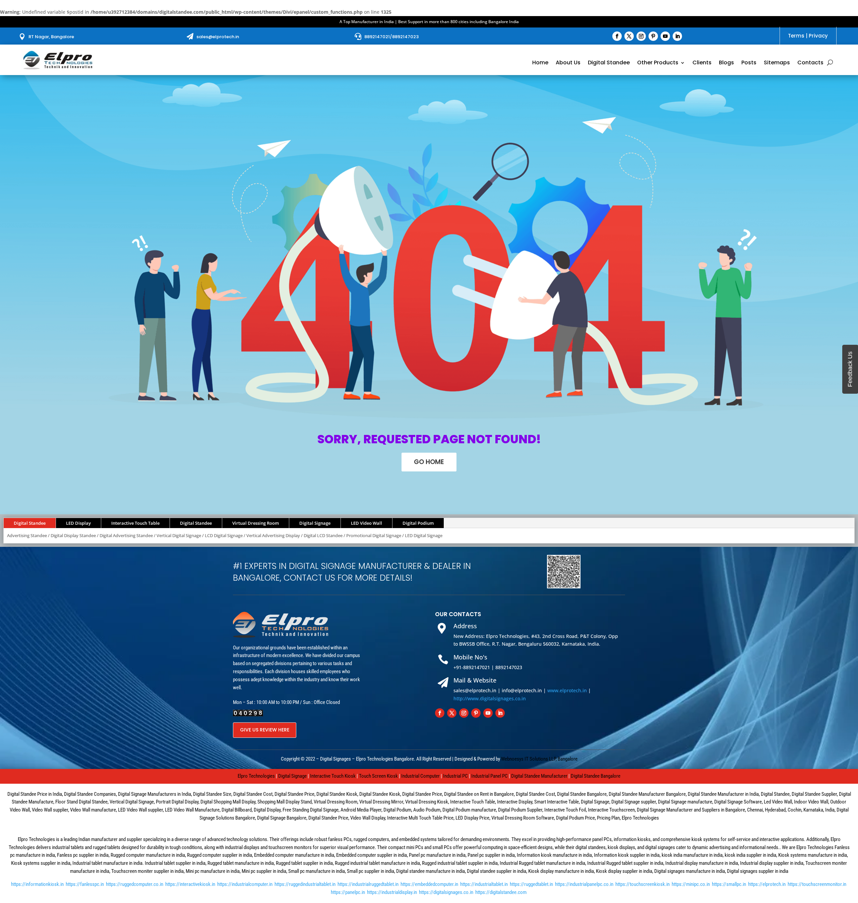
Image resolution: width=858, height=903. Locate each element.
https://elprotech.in (767, 884)
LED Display (78, 523)
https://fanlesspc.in (85, 884)
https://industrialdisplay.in (392, 892)
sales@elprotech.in (217, 37)
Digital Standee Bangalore (595, 776)
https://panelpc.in (348, 892)
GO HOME (429, 461)
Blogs (726, 63)
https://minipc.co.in (691, 884)
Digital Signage (314, 523)
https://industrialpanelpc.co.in (584, 884)
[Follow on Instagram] (641, 36)
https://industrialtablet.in (484, 884)
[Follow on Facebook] (617, 36)
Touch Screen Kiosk (378, 776)
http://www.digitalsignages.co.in (489, 698)
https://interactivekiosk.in (190, 884)
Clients (702, 63)
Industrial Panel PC (489, 776)
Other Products (657, 63)
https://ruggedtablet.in (531, 884)
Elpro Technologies (256, 776)
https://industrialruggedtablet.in (368, 884)
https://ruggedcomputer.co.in (134, 884)
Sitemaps (777, 63)
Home (540, 63)
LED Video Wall (366, 523)
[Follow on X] (629, 36)
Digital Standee (609, 63)
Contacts (810, 63)
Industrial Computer (420, 776)
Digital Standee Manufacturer (539, 776)
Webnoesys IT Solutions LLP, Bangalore (539, 759)
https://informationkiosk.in (37, 884)
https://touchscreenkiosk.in (642, 884)
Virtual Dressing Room (255, 523)
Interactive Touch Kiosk (333, 776)
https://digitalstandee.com (501, 892)
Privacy (818, 35)
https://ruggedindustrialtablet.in (304, 884)
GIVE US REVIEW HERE (264, 729)
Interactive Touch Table (135, 523)
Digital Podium (418, 523)
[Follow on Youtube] (665, 36)
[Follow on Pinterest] (653, 36)
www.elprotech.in (567, 690)
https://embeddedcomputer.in (429, 884)
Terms (796, 35)
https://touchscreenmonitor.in (817, 884)
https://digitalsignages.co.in (446, 892)
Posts (748, 63)
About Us (568, 63)
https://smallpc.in (729, 884)
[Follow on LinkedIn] (677, 36)
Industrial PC (455, 776)
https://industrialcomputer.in (244, 884)
